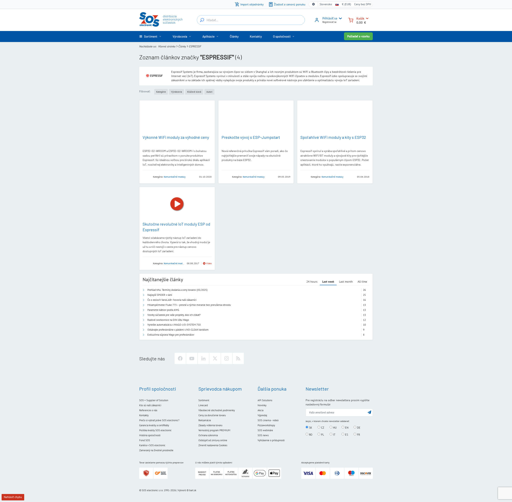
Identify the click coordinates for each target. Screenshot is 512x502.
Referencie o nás (148, 410)
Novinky (262, 405)
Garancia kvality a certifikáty (154, 425)
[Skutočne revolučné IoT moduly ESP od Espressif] (177, 204)
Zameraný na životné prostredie (156, 450)
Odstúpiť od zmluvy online (212, 440)
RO (310, 434)
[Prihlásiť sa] (316, 21)
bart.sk (192, 490)
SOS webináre (265, 430)
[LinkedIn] (203, 358)
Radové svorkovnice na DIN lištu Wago (168, 320)
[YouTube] (191, 358)
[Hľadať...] (202, 20)
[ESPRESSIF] (147, 176)
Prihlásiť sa (329, 18)
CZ (322, 427)
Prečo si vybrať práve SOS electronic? (159, 420)
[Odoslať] (369, 412)
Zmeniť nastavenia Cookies (212, 445)
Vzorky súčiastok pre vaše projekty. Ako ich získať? (174, 315)
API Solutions (265, 400)
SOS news (263, 435)
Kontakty (144, 415)
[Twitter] (215, 358)
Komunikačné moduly (175, 176)
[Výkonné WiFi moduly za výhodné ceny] (177, 117)
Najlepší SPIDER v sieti (159, 295)
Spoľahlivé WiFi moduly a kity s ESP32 (333, 137)
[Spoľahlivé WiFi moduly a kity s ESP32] (334, 117)
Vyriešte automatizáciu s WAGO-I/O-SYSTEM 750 (174, 324)
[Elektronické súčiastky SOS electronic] (160, 19)
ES (346, 434)
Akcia (260, 410)
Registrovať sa (329, 21)
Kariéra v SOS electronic (152, 445)
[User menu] (339, 18)
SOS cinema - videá (268, 420)
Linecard (203, 405)
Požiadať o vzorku (358, 36)
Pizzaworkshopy (266, 425)
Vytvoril (182, 490)
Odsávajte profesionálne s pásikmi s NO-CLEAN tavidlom (178, 329)
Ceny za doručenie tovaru (212, 415)
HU (334, 427)
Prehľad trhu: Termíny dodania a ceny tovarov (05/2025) (177, 290)
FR (358, 434)
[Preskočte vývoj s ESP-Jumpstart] (256, 117)
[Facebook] (180, 358)
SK (310, 427)
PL (322, 434)
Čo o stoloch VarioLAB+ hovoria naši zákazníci (171, 300)
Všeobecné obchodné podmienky (216, 410)
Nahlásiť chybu (13, 497)
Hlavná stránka (166, 46)
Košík (360, 18)
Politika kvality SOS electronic (155, 430)
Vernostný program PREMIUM (214, 430)
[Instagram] (226, 358)
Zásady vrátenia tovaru (210, 425)
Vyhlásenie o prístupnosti (271, 440)
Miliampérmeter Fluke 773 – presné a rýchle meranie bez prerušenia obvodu (189, 305)
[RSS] (238, 358)
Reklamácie (204, 420)
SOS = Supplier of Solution (153, 400)
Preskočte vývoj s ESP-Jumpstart (251, 137)
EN (346, 427)
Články (182, 46)
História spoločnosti (149, 435)
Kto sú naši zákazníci (150, 405)
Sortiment (203, 400)
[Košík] (350, 20)
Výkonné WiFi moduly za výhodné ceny (176, 137)
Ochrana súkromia (208, 435)
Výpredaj (262, 415)
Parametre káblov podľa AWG (163, 310)
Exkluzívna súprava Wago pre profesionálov (170, 334)
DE (358, 427)
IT (333, 434)
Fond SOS (144, 440)
